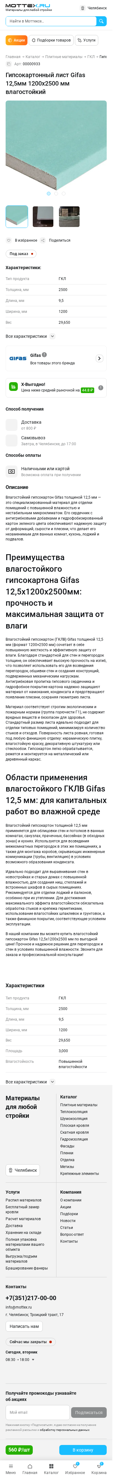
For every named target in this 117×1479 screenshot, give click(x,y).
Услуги (89, 40)
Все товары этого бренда (52, 363)
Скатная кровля (74, 1132)
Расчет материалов (23, 1219)
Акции (19, 40)
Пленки (66, 1153)
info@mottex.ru (19, 1307)
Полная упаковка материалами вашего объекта (25, 1244)
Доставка (14, 1226)
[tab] (49, 193)
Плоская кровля (74, 1125)
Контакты (69, 1241)
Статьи (66, 1227)
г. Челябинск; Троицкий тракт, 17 (35, 1315)
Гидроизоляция (74, 1139)
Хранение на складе (23, 1232)
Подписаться (89, 1412)
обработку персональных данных (65, 1430)
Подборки (69, 1214)
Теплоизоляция (74, 1112)
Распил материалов (23, 1200)
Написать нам (24, 1326)
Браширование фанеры (27, 1268)
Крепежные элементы (79, 1173)
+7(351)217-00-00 (31, 1298)
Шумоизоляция (74, 1119)
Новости (68, 1221)
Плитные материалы (78, 1105)
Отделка (67, 1160)
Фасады (67, 1146)
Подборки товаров (54, 40)
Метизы (67, 1167)
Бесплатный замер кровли (22, 1209)
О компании (70, 1200)
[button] (17, 216)
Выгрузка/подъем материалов (21, 1259)
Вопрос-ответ (72, 1234)
